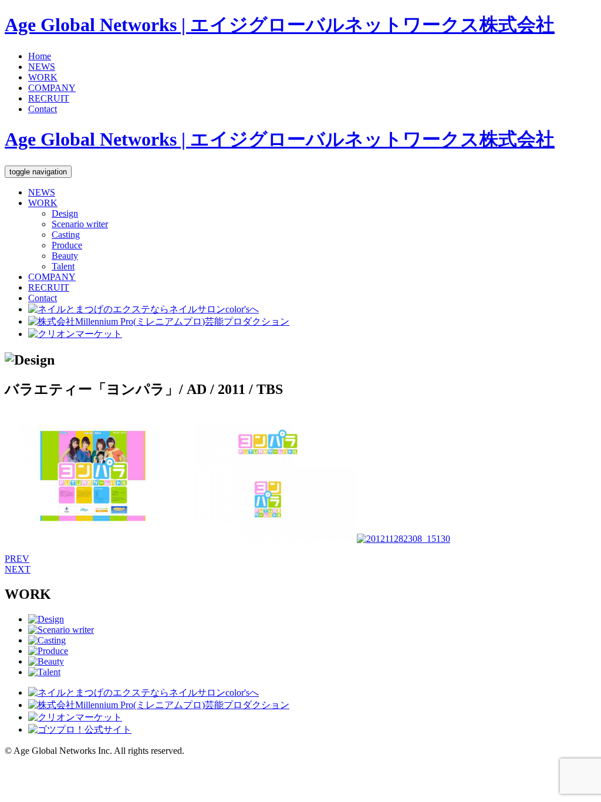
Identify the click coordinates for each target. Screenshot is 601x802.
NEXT (18, 569)
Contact (42, 109)
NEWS (41, 67)
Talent (63, 266)
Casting (66, 235)
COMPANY (52, 88)
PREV (17, 559)
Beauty (65, 256)
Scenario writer (80, 224)
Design (65, 213)
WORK (43, 77)
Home (39, 56)
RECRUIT (48, 98)
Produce (67, 245)
